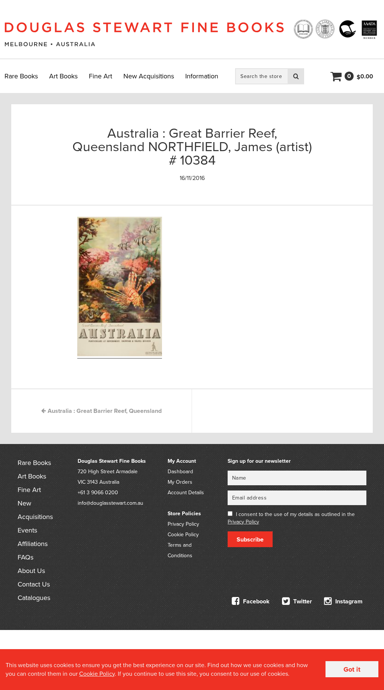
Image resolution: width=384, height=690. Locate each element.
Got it (352, 669)
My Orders (180, 482)
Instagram (348, 601)
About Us (31, 571)
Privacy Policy (183, 524)
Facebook (256, 601)
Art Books (63, 76)
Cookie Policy (183, 534)
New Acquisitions (148, 76)
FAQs (25, 557)
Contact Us (34, 584)
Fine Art (100, 76)
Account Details (186, 492)
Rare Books (21, 76)
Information (201, 76)
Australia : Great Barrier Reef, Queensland (104, 411)
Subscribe (250, 539)
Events (27, 530)
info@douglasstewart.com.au (110, 503)
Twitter (302, 601)
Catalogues (34, 598)
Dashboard (180, 471)
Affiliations (33, 544)
